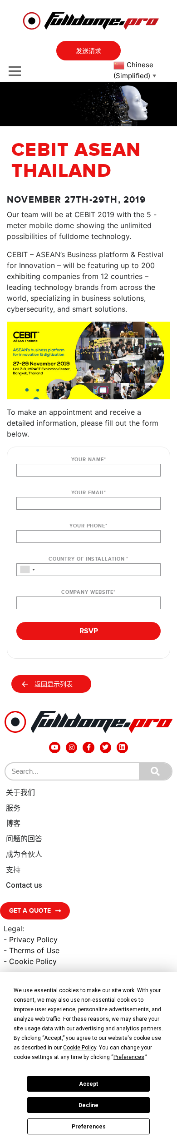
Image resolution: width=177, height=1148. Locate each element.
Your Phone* (88, 526)
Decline (88, 1105)
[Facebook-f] (88, 747)
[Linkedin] (122, 747)
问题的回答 (24, 839)
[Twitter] (105, 747)
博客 (13, 823)
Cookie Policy (33, 961)
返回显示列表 (53, 684)
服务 (13, 808)
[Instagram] (71, 747)
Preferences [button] (128, 1057)
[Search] (155, 771)
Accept (88, 1084)
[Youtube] (54, 747)
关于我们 (20, 792)
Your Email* (88, 493)
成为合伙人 (24, 854)
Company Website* (88, 592)
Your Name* (88, 459)
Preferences (89, 1126)
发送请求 (88, 51)
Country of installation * (89, 559)
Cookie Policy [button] (79, 1047)
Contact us (24, 885)
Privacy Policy (33, 939)
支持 (13, 869)
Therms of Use (34, 950)
